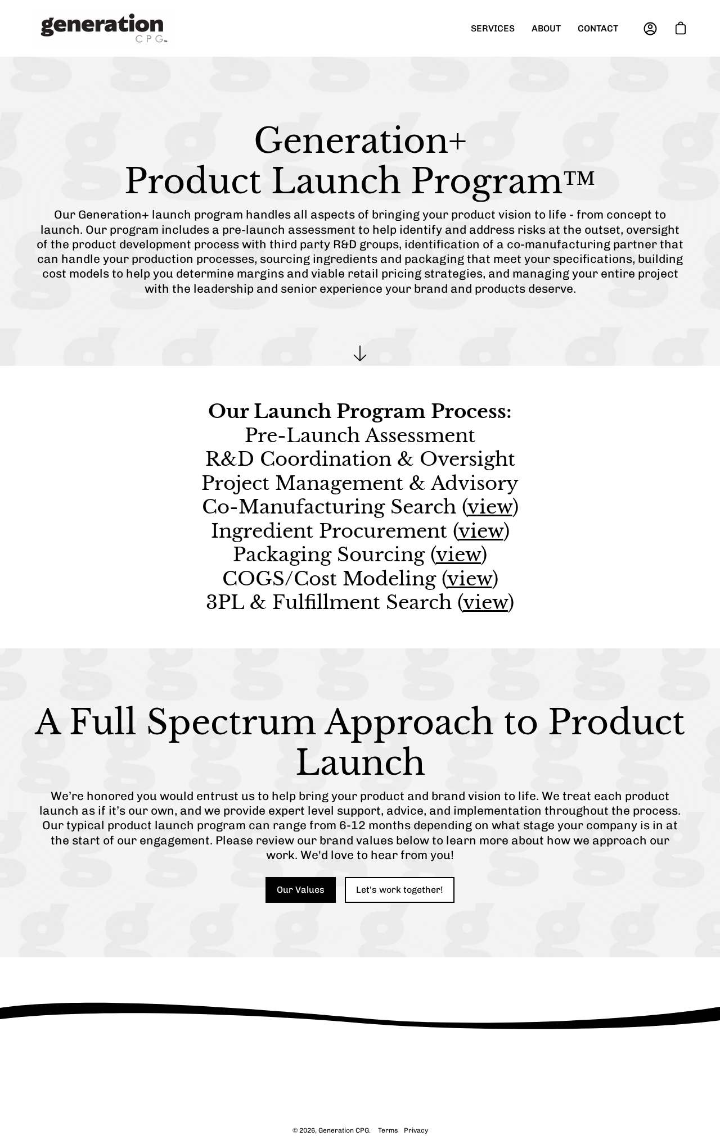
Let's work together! (399, 889)
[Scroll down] (360, 353)
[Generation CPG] (104, 28)
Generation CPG (343, 1130)
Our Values (301, 889)
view (489, 507)
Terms (388, 1130)
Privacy (416, 1130)
